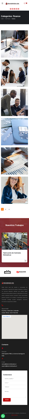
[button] (3, 416)
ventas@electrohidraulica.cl (9, 364)
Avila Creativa (14, 415)
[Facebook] (12, 9)
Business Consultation (14, 45)
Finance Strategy (14, 75)
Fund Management (14, 133)
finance (17, 48)
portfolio (7, 18)
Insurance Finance (14, 162)
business (11, 48)
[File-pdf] (10, 9)
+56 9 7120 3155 (14, 312)
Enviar (7, 399)
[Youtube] (14, 9)
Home (2, 18)
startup (17, 136)
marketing (17, 77)
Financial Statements (14, 192)
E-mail (3, 362)
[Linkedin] (16, 9)
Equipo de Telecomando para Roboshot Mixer (13, 254)
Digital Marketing (14, 104)
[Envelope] (18, 9)
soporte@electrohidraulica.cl (9, 366)
